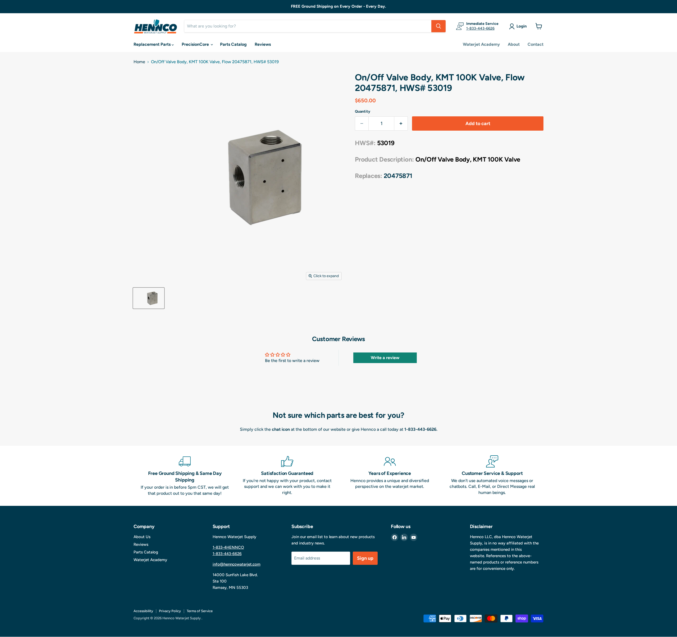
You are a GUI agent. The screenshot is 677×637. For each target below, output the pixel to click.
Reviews (263, 44)
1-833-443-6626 (480, 28)
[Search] (438, 26)
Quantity (362, 111)
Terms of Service (200, 611)
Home (139, 61)
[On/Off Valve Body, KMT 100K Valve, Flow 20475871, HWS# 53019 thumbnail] (148, 298)
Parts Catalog (233, 44)
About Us (142, 536)
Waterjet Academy (481, 44)
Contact (535, 44)
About (514, 44)
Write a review (385, 357)
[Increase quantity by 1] (401, 123)
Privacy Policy (170, 611)
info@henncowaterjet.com (236, 564)
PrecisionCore (196, 44)
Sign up (365, 558)
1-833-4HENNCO (228, 547)
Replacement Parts (153, 44)
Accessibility (143, 611)
